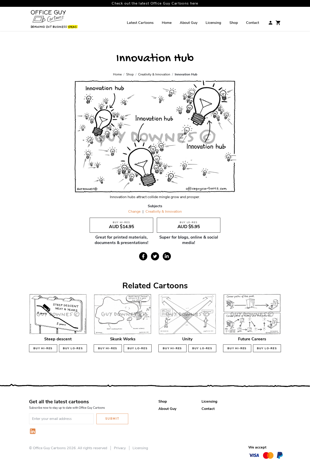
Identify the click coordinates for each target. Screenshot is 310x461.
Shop (233, 22)
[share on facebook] (143, 256)
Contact (252, 22)
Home (167, 22)
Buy (43, 348)
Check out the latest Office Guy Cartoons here (155, 3)
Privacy (120, 448)
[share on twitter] (155, 256)
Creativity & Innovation (163, 211)
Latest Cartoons (140, 22)
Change (134, 211)
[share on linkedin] (167, 256)
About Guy (188, 22)
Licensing (213, 22)
